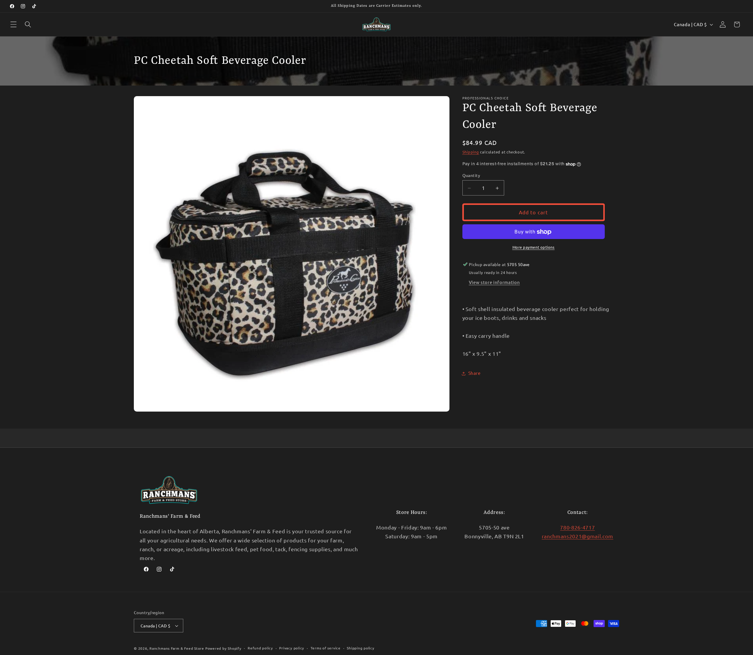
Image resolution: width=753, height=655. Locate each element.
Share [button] (474, 373)
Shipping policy (360, 648)
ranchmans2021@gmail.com (577, 536)
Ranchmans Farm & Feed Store (176, 648)
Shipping (470, 152)
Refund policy (260, 648)
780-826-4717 (577, 527)
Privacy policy (291, 648)
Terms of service (326, 648)
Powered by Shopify (223, 648)
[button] (13, 24)
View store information (494, 282)
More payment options (533, 247)
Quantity (471, 175)
